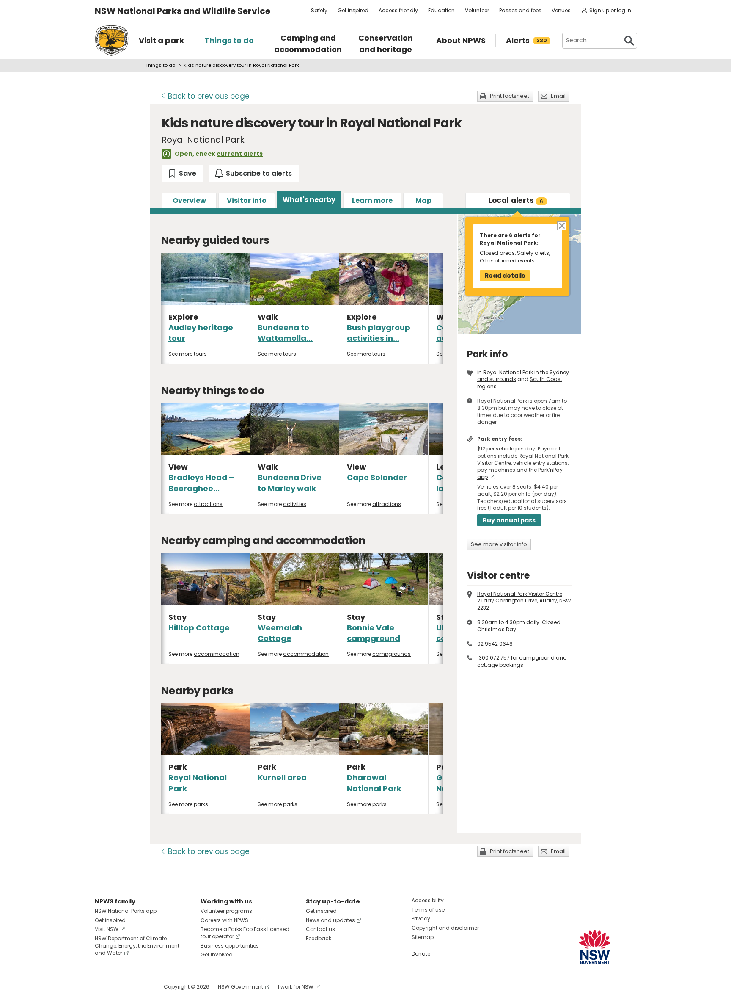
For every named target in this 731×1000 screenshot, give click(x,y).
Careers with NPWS (224, 920)
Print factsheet (509, 96)
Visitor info (247, 200)
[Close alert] (561, 225)
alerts (516, 200)
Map (423, 200)
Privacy (421, 918)
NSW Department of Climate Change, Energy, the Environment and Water (137, 945)
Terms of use (428, 909)
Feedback (318, 938)
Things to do (160, 65)
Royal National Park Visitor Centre (519, 593)
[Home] (112, 40)
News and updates (330, 920)
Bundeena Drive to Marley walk (290, 482)
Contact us (320, 929)
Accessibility (428, 900)
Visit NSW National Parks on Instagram (121, 986)
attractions (208, 504)
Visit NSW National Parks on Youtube (139, 986)
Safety (319, 10)
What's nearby (309, 199)
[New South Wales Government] (594, 947)
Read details (505, 275)
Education (441, 10)
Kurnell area (282, 777)
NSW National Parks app (126, 910)
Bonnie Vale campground (373, 633)
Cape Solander (377, 477)
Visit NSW (106, 929)
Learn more (372, 200)
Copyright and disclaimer (445, 927)
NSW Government (240, 986)
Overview (189, 200)
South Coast (546, 379)
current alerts (240, 153)
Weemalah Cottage (280, 633)
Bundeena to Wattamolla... (285, 332)
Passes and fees (520, 10)
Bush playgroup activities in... (378, 332)
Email (558, 96)
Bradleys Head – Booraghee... (201, 482)
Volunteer (477, 10)
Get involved (217, 954)
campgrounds (391, 653)
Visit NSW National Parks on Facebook (102, 986)
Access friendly (398, 10)
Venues (561, 10)
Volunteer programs (226, 910)
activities (294, 504)
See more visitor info (499, 544)
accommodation (216, 653)
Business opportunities (230, 945)
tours (200, 353)
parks (201, 804)
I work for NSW (295, 986)
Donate (421, 953)
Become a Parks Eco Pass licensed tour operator (245, 932)
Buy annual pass (509, 520)
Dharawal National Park (374, 782)
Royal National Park (508, 372)
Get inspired (353, 10)
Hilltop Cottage (199, 627)
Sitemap (423, 937)
